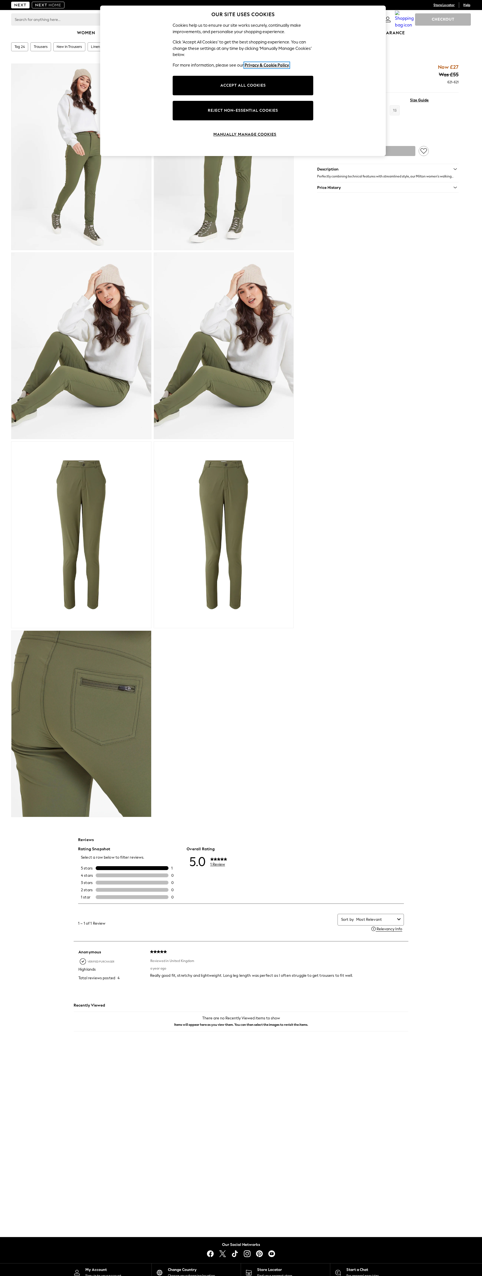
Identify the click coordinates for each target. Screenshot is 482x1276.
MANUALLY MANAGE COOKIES (244, 134)
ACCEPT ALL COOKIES (243, 85)
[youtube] (272, 1254)
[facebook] (210, 1254)
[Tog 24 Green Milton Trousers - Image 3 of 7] (81, 346)
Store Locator (444, 5)
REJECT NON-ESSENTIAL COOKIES (243, 110)
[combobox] (376, 919)
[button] (388, 169)
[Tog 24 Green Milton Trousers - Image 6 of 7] (224, 535)
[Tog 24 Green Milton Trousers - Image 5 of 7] (81, 535)
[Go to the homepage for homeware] (48, 5)
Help (466, 5)
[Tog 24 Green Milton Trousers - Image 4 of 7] (224, 346)
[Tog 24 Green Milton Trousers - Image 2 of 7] (224, 157)
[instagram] (247, 1254)
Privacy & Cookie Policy (267, 65)
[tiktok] (235, 1254)
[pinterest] (259, 1254)
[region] (243, 81)
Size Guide (419, 100)
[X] (222, 1254)
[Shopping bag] (404, 19)
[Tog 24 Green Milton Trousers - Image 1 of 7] (81, 157)
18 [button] (395, 110)
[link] (388, 19)
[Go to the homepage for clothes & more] (20, 5)
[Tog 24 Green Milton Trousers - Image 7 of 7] (81, 724)
